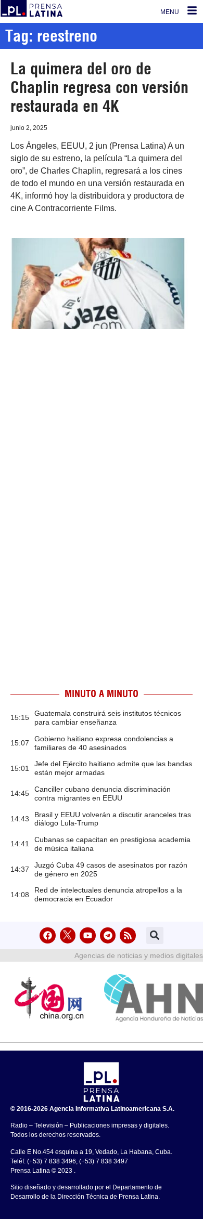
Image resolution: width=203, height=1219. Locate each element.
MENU (169, 12)
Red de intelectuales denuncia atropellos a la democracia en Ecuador (108, 894)
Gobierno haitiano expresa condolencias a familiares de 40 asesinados (103, 743)
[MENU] (192, 10)
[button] (154, 935)
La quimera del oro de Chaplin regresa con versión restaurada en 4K (99, 87)
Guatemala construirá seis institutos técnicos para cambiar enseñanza (107, 717)
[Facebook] (48, 935)
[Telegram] (108, 935)
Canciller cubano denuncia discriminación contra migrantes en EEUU (102, 793)
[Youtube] (88, 935)
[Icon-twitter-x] (68, 935)
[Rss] (128, 935)
